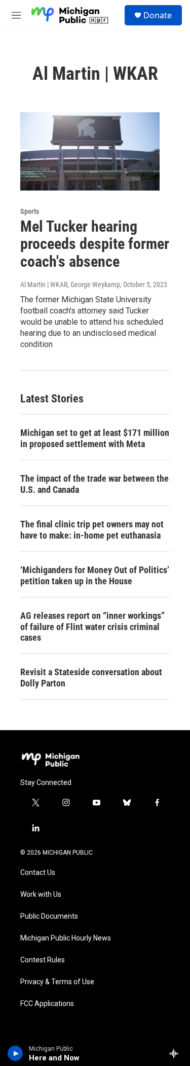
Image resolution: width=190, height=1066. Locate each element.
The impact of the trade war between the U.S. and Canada (94, 484)
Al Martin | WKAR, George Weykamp (70, 284)
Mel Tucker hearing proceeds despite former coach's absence (94, 244)
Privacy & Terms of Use (57, 982)
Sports (29, 211)
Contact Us (37, 872)
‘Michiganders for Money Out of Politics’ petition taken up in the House (94, 575)
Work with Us (40, 894)
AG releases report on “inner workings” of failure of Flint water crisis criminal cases (92, 626)
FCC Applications (47, 1004)
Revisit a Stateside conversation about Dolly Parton (91, 677)
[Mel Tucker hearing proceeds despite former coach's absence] (90, 151)
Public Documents (49, 916)
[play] (15, 1053)
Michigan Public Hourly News (65, 938)
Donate (157, 15)
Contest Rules (42, 960)
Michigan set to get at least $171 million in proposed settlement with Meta (94, 438)
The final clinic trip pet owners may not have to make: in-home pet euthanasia (92, 530)
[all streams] (176, 1053)
